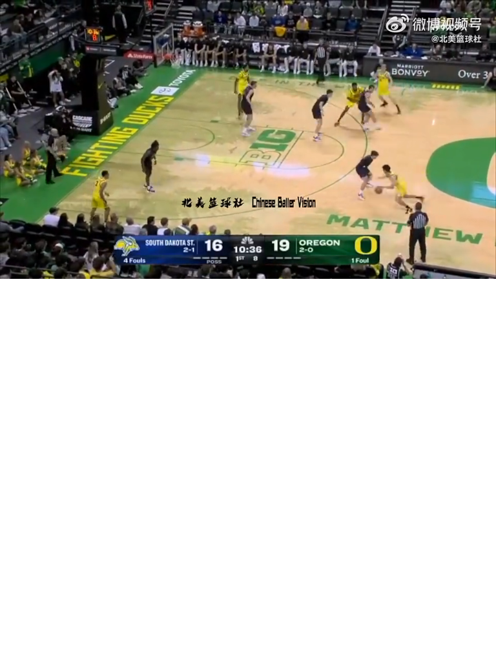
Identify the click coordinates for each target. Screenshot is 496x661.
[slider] (248, 254)
